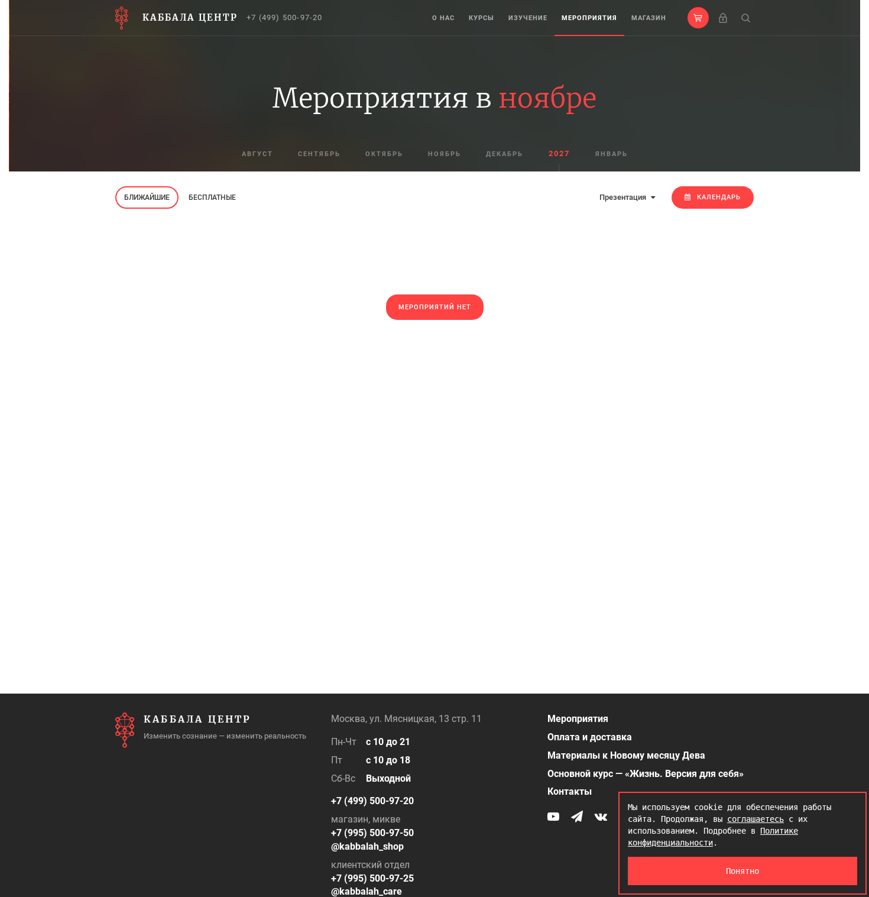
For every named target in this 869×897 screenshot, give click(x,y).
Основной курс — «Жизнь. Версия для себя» (645, 773)
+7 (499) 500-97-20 (285, 17)
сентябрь (319, 154)
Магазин (648, 18)
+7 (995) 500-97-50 (372, 832)
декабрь (504, 154)
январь (611, 154)
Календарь (719, 197)
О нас (443, 18)
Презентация (623, 197)
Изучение (527, 18)
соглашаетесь (755, 819)
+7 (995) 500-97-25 (372, 878)
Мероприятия (589, 18)
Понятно (742, 871)
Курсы (481, 18)
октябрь (384, 154)
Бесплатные (212, 197)
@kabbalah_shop (367, 846)
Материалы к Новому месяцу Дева (626, 755)
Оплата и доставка (589, 737)
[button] (698, 17)
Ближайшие (147, 197)
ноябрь (444, 154)
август (257, 154)
